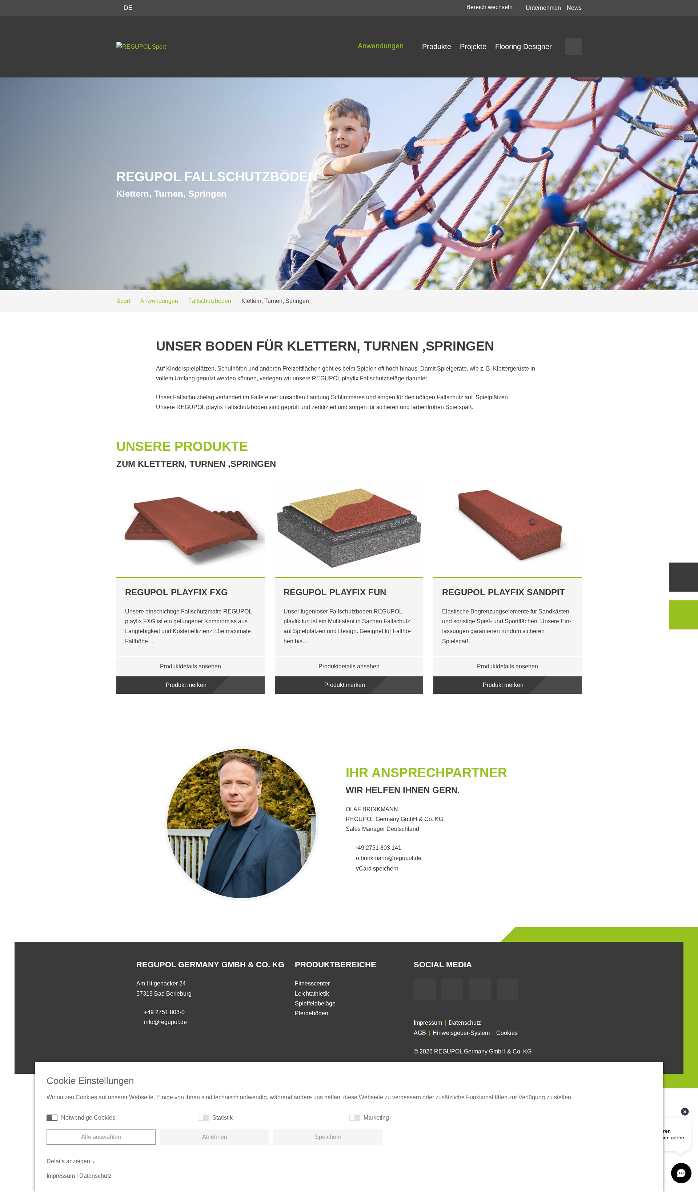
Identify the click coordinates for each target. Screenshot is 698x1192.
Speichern (328, 1137)
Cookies (507, 1033)
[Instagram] (507, 989)
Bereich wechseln (490, 7)
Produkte (436, 47)
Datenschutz (465, 1023)
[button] (93, 594)
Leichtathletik (312, 994)
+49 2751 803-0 (164, 1012)
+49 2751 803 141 (377, 848)
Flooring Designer (523, 47)
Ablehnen (214, 1137)
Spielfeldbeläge (315, 1003)
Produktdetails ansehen (190, 666)
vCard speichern (376, 868)
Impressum (428, 1023)
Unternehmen (543, 8)
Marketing (376, 1118)
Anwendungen (382, 46)
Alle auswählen (101, 1137)
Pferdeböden (311, 1013)
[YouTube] (452, 989)
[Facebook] (425, 989)
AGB (420, 1033)
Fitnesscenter (312, 983)
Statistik (222, 1118)
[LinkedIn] (480, 989)
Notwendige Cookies (88, 1118)
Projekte (473, 47)
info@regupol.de (165, 1022)
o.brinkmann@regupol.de (387, 858)
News (574, 8)
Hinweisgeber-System (461, 1033)
